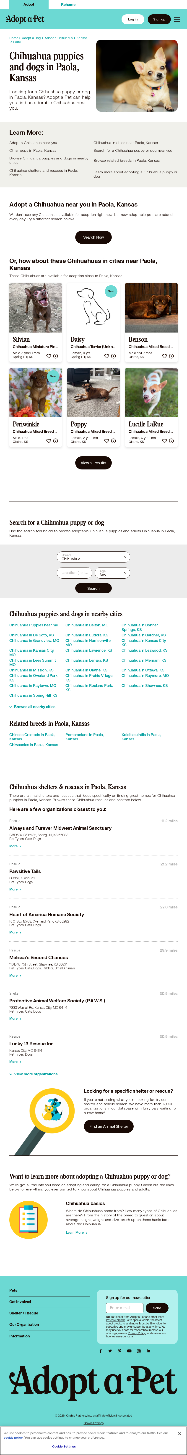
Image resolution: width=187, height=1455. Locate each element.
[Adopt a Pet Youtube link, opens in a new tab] (130, 1351)
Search (93, 588)
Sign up (159, 19)
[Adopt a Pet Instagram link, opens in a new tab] (140, 1351)
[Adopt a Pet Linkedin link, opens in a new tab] (148, 1351)
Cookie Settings (94, 1423)
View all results (93, 463)
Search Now (93, 237)
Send (157, 1308)
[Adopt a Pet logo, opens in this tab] (93, 1387)
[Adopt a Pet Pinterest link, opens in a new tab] (121, 1351)
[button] (49, 356)
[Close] (180, 1434)
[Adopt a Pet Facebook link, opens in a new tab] (101, 1351)
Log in (133, 19)
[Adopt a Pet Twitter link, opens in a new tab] (111, 1351)
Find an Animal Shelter (108, 1126)
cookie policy (13, 1438)
